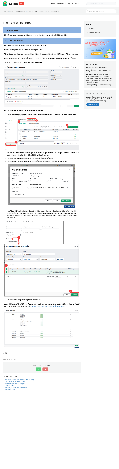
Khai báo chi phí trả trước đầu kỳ (15, 382)
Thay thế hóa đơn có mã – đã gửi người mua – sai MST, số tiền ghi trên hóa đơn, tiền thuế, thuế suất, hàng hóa (99, 80)
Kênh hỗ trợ (60, 3)
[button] (42, 30)
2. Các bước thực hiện (93, 33)
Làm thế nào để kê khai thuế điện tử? (97, 67)
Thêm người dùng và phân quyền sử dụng (98, 85)
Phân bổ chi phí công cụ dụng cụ (15, 384)
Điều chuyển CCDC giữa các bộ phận (16, 388)
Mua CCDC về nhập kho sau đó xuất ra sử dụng (19, 380)
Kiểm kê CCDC (9, 386)
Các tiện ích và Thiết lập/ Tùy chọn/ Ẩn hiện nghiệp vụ (48, 306)
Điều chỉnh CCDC (10, 390)
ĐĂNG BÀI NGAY (93, 104)
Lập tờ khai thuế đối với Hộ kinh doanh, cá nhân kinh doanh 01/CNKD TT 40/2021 (98, 75)
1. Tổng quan (91, 28)
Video (53, 3)
